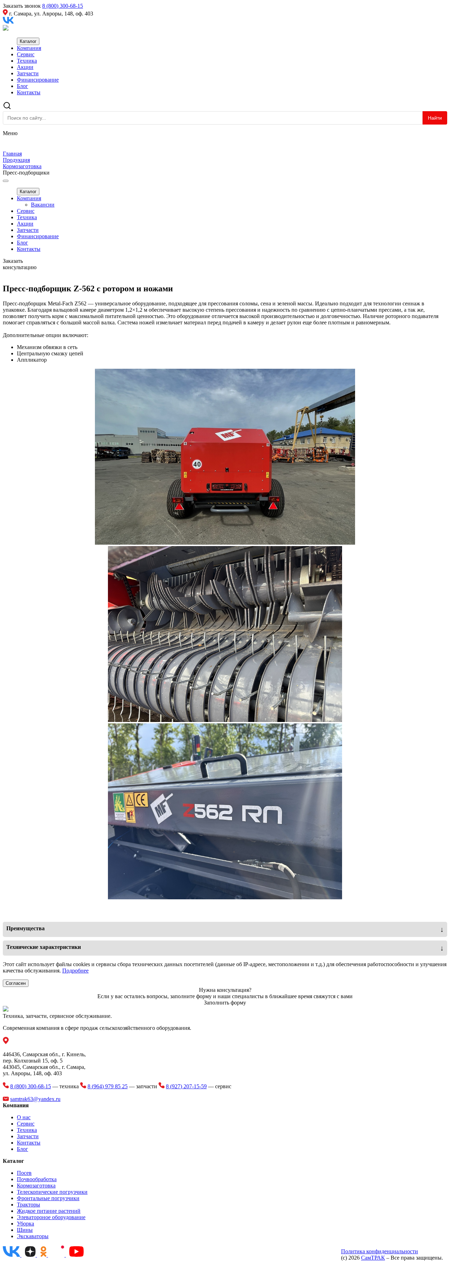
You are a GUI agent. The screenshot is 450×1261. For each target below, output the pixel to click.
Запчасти (28, 73)
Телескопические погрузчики (52, 1192)
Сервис (25, 54)
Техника (27, 61)
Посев (24, 1173)
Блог (22, 86)
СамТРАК (373, 1258)
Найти (435, 118)
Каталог (28, 41)
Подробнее (75, 971)
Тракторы (28, 1205)
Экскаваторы (33, 1236)
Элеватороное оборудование (51, 1217)
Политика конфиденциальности (379, 1251)
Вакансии (42, 205)
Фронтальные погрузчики (48, 1198)
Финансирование (38, 80)
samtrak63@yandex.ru (35, 1099)
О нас (24, 1117)
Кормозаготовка (36, 1186)
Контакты (28, 92)
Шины (25, 1230)
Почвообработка (37, 1179)
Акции (25, 67)
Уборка (25, 1224)
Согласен (16, 983)
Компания (29, 48)
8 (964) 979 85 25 (108, 1086)
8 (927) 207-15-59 (186, 1086)
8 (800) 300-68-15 (62, 6)
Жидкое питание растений (49, 1211)
